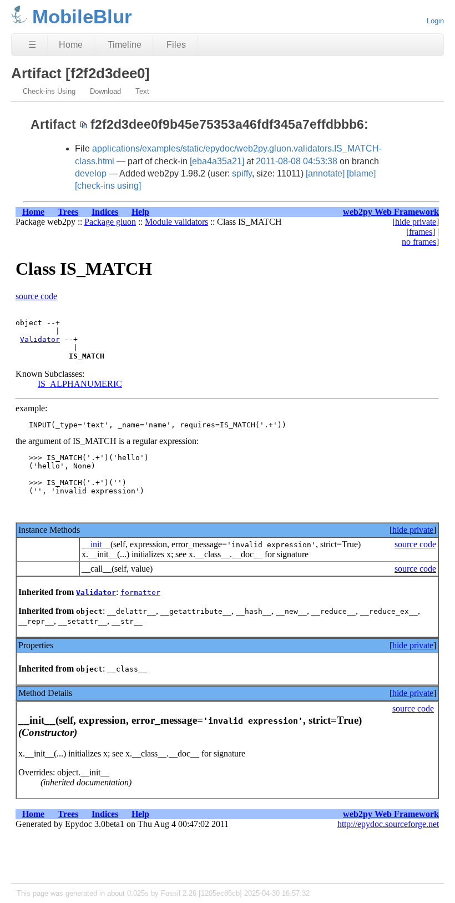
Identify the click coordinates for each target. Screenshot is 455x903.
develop (91, 173)
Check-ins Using (49, 91)
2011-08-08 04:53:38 (296, 161)
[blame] (361, 173)
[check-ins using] (108, 185)
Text (142, 91)
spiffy (242, 173)
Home (71, 44)
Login (435, 21)
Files (176, 44)
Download (105, 91)
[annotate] (325, 173)
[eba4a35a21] (217, 161)
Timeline (124, 44)
